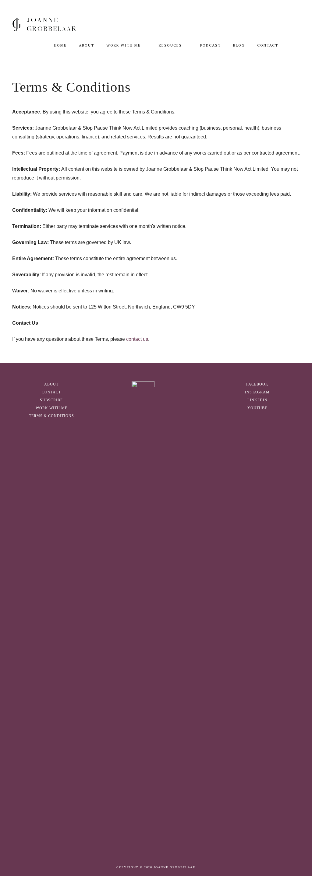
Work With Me (123, 45)
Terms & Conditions (51, 416)
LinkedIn (257, 400)
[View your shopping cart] (292, 45)
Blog (239, 45)
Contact (267, 45)
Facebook (257, 384)
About (86, 45)
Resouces (170, 45)
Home (60, 45)
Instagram (257, 392)
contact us (137, 339)
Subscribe (51, 400)
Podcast (210, 45)
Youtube (257, 408)
